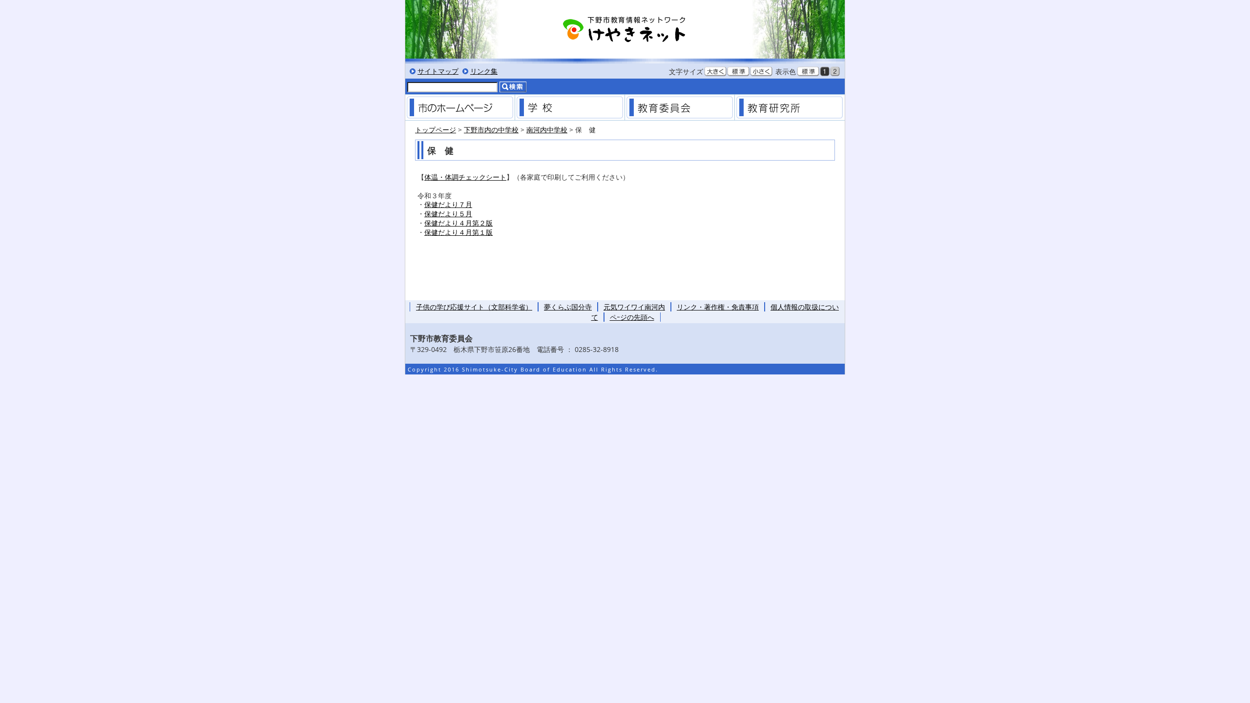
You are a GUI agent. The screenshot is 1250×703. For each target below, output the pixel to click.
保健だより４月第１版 (458, 232)
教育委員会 (679, 107)
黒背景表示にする (825, 71)
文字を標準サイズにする (738, 71)
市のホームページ (460, 107)
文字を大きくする (715, 71)
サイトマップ (437, 71)
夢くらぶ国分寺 (568, 306)
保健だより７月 (448, 204)
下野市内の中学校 (491, 129)
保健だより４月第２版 (458, 222)
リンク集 (484, 71)
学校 (570, 107)
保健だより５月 (448, 213)
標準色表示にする (808, 71)
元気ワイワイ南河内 (634, 306)
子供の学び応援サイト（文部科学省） (474, 306)
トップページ (435, 129)
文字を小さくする (761, 71)
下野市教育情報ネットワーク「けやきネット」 (625, 29)
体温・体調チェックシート (465, 177)
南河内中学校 (546, 129)
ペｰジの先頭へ (632, 317)
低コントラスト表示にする (835, 71)
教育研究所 (789, 107)
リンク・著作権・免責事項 (718, 306)
